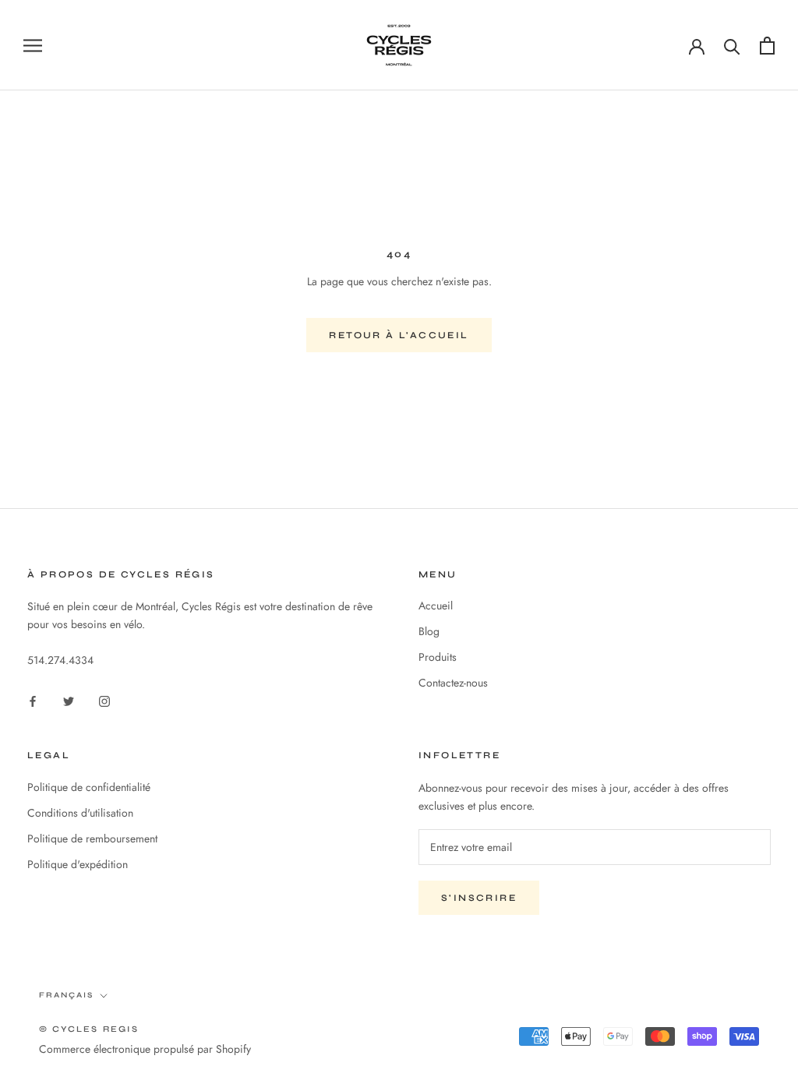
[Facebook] (32, 700)
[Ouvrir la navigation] (32, 44)
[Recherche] (732, 45)
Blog (429, 631)
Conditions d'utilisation (80, 813)
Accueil (435, 605)
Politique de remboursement (92, 838)
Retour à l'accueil (398, 335)
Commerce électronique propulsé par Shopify (145, 1049)
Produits (437, 657)
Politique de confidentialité (88, 787)
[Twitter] (68, 700)
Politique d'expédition (77, 864)
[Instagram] (104, 700)
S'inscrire (479, 897)
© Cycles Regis (89, 1029)
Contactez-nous (453, 682)
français (66, 995)
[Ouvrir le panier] (767, 46)
